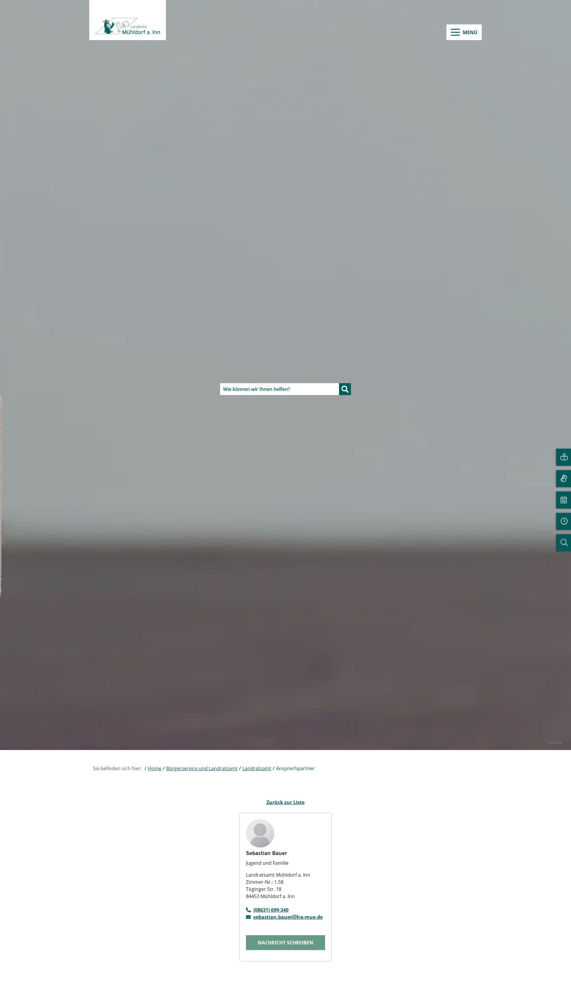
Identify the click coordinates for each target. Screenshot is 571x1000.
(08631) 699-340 (270, 910)
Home (154, 768)
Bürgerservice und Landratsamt (202, 768)
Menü (470, 32)
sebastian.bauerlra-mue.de (288, 917)
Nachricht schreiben (285, 942)
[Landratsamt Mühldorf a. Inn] (127, 20)
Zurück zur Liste (285, 802)
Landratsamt (256, 768)
